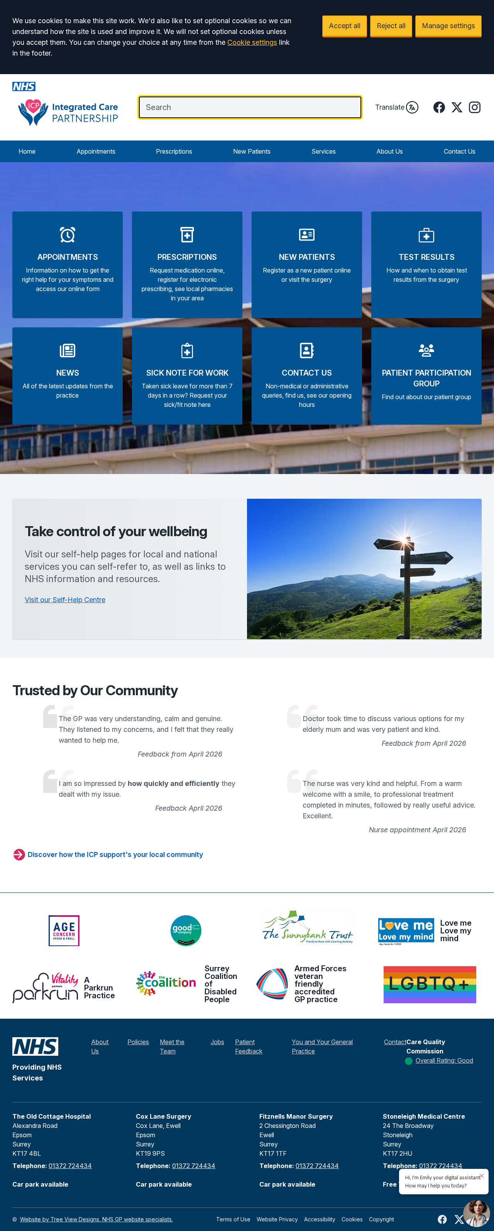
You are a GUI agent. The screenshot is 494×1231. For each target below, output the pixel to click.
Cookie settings (252, 42)
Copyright (381, 1219)
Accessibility (319, 1219)
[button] (67, 265)
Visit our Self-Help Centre (65, 600)
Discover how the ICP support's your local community (115, 854)
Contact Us (459, 151)
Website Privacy (277, 1219)
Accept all (344, 26)
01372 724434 (70, 1166)
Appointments (95, 151)
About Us (389, 151)
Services (323, 151)
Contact (395, 1042)
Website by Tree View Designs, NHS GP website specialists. (96, 1219)
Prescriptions (174, 151)
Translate (389, 107)
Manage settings (448, 26)
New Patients (252, 151)
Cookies (352, 1219)
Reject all (391, 26)
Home (27, 151)
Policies (138, 1042)
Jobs (217, 1042)
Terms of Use (233, 1219)
